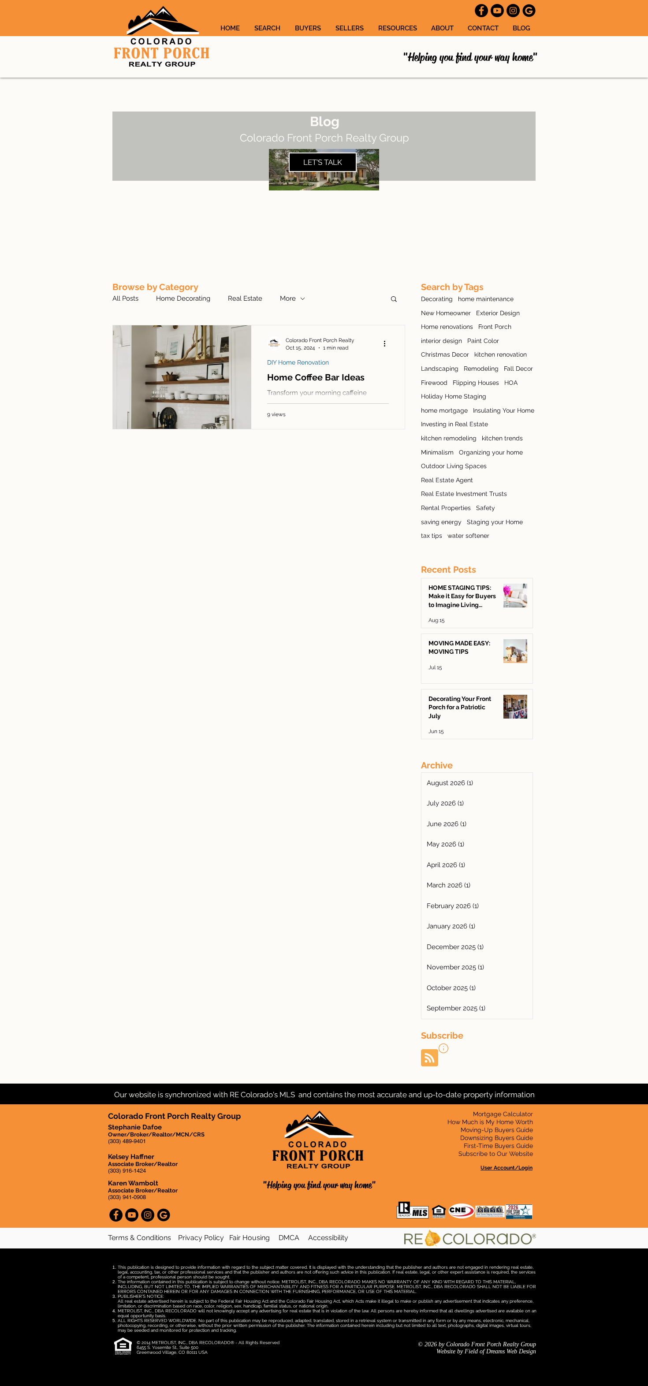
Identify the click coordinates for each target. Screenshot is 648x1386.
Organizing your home (491, 452)
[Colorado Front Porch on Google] (529, 10)
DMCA (289, 1237)
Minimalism (437, 452)
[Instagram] (513, 10)
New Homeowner (446, 313)
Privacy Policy (201, 1237)
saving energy (441, 521)
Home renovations (447, 326)
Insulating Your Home (503, 410)
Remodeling (481, 368)
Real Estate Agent (447, 480)
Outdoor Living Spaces (454, 465)
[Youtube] (497, 10)
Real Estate (245, 298)
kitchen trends (502, 438)
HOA (511, 382)
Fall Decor (518, 368)
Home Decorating (183, 298)
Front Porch (494, 326)
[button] (398, 28)
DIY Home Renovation (298, 362)
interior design (441, 340)
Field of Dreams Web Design (500, 1351)
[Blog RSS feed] (429, 1058)
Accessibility (328, 1237)
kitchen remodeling (449, 438)
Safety (485, 507)
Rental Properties (446, 507)
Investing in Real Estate (454, 424)
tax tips (431, 535)
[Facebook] (481, 10)
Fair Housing (249, 1237)
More (288, 298)
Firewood (434, 382)
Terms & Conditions (140, 1237)
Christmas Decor (445, 354)
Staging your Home (495, 521)
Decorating (437, 298)
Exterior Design (498, 313)
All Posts (125, 298)
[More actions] (387, 343)
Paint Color (483, 340)
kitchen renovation (500, 354)
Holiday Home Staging (453, 396)
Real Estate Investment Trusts (464, 493)
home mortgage (444, 410)
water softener (468, 535)
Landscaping (439, 368)
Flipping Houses (476, 382)
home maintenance (486, 298)
